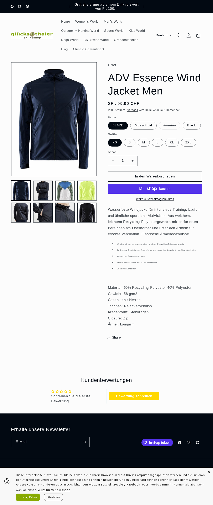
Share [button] (116, 337)
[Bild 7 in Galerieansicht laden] (65, 213)
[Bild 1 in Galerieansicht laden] (21, 191)
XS (115, 142)
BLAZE (118, 125)
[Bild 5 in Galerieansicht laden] (21, 213)
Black (191, 125)
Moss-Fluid (143, 125)
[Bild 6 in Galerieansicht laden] (43, 213)
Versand (132, 110)
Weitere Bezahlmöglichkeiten (155, 199)
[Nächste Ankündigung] (143, 6)
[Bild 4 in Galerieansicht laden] (87, 191)
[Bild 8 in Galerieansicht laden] (87, 213)
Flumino (171, 126)
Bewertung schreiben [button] (134, 396)
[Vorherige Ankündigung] (69, 6)
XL (172, 142)
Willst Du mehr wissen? (54, 490)
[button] (179, 35)
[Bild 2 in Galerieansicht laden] (43, 191)
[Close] (209, 472)
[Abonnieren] (84, 442)
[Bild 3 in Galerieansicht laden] (65, 191)
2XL (188, 142)
